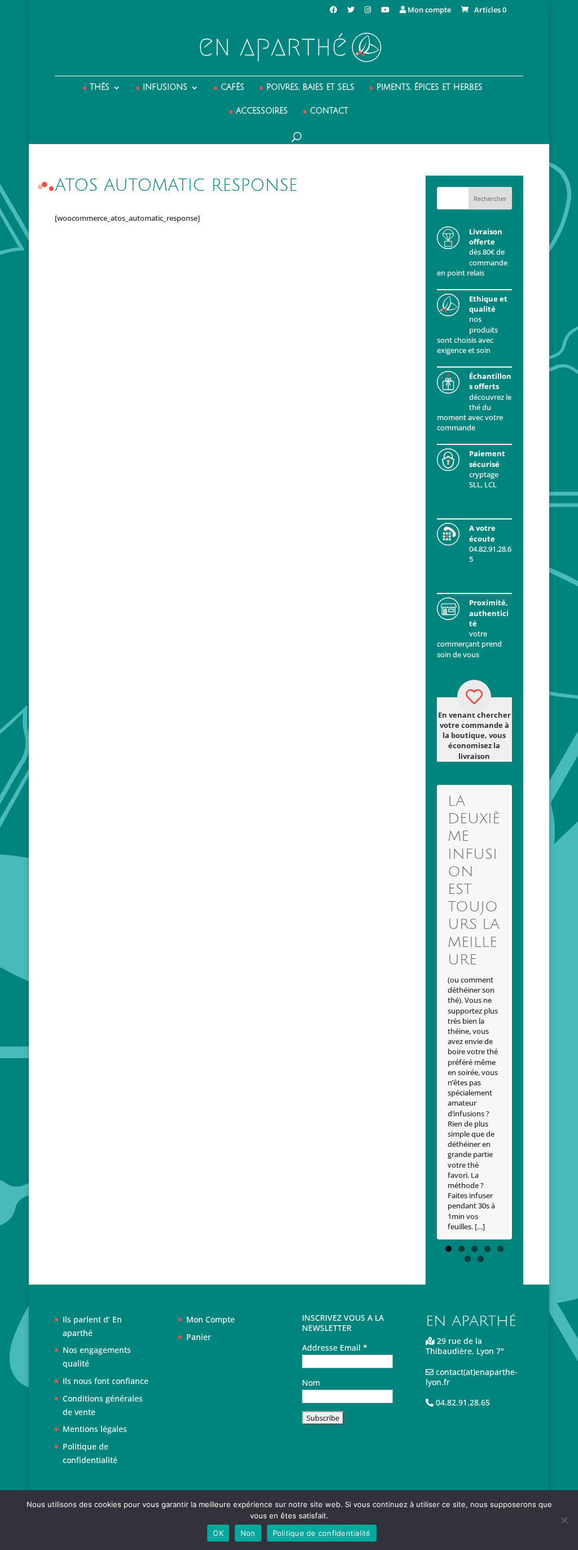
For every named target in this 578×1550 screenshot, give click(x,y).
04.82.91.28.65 (462, 1402)
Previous (422, 1012)
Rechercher (490, 198)
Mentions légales (95, 1429)
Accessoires (262, 111)
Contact (329, 111)
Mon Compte (210, 1319)
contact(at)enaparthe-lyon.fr (472, 1376)
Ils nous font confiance (105, 1381)
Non (248, 1533)
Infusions (165, 87)
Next (526, 1012)
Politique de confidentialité (322, 1533)
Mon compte (428, 10)
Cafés (232, 87)
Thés (100, 87)
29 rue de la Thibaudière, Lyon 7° (465, 1345)
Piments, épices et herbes (429, 87)
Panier (198, 1336)
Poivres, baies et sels (310, 87)
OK (218, 1533)
